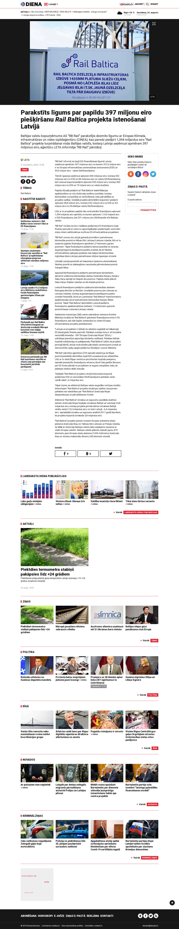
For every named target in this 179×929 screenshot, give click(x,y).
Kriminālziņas (33, 815)
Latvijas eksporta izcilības (33, 15)
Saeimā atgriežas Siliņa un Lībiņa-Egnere (140, 678)
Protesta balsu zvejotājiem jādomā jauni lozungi (71, 678)
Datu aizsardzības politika (72, 926)
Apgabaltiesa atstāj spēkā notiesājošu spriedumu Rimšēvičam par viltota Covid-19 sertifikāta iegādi (105, 845)
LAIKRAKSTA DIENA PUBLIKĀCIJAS (44, 476)
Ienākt (154, 4)
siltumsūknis (43, 894)
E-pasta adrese (135, 199)
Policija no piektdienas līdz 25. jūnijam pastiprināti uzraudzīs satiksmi (70, 844)
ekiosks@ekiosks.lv (150, 926)
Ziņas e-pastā (75, 915)
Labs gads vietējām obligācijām (31, 502)
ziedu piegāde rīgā (29, 876)
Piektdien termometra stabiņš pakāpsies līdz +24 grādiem (47, 571)
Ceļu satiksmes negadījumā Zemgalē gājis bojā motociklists (36, 844)
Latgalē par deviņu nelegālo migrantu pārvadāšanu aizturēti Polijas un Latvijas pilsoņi (71, 789)
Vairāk (119, 512)
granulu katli (29, 892)
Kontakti (106, 915)
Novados (29, 759)
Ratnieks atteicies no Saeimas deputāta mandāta (36, 678)
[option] (89, 63)
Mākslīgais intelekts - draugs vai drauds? (90, 12)
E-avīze (59, 915)
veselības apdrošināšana (34, 886)
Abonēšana (29, 915)
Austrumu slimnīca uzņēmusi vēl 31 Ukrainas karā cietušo (107, 628)
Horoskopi (45, 915)
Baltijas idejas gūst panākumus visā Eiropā (138, 628)
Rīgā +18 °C (129, 12)
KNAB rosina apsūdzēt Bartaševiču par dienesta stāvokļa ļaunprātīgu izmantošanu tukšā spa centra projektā (104, 790)
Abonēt (139, 4)
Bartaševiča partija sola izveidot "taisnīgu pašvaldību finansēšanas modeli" (141, 787)
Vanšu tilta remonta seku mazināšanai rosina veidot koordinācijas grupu (35, 734)
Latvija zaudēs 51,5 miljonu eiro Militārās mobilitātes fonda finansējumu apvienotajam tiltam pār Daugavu (34, 292)
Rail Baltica (26, 193)
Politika (28, 652)
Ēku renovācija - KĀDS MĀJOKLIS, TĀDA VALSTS (51, 12)
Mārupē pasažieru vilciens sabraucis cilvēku (70, 628)
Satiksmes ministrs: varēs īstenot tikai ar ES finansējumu (34, 223)
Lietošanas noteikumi (51, 926)
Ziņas (25, 170)
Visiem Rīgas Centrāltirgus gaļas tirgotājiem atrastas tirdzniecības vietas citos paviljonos (141, 735)
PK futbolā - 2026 (53, 15)
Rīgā (26, 706)
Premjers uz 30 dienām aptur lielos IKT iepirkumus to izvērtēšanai (107, 680)
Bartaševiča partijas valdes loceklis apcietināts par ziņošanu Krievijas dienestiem (139, 845)
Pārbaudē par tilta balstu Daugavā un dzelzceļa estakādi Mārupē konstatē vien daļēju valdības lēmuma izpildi (34, 327)
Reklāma (93, 915)
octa (46, 881)
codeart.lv (98, 926)
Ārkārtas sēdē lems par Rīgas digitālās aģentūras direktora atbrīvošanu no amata (72, 734)
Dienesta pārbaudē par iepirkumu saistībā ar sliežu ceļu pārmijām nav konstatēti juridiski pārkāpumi (34, 362)
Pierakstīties (148, 210)
